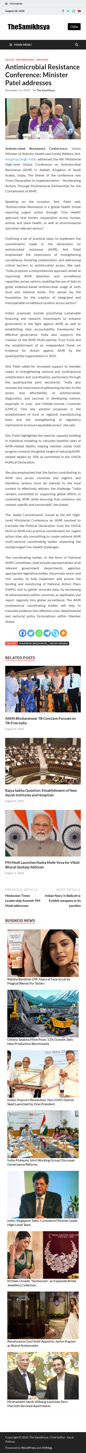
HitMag (47, 1447)
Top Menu (16, 3)
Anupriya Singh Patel (20, 159)
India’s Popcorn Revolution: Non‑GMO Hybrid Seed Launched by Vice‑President (40, 1102)
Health (9, 59)
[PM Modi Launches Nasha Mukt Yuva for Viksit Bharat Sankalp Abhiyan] (43, 858)
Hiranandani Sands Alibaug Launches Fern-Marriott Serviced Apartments (38, 1404)
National (42, 59)
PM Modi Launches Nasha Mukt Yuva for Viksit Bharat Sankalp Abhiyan (42, 864)
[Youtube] (79, 11)
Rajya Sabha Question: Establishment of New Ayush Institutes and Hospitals (41, 792)
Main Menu (23, 44)
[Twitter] (68, 11)
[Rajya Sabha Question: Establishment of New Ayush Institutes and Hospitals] (43, 786)
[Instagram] (73, 11)
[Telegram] (47, 633)
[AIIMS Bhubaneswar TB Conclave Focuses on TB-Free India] (43, 714)
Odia (74, 26)
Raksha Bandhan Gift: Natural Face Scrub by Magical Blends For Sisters (38, 981)
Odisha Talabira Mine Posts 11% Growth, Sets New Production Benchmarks (40, 1041)
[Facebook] (63, 11)
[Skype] (55, 633)
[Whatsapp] (39, 633)
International (25, 59)
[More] (63, 633)
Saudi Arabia (59, 643)
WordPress (28, 1447)
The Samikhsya (46, 90)
